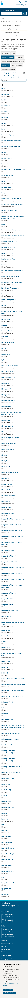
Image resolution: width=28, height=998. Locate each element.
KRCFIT (3, 825)
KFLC (3, 348)
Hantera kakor (8, 989)
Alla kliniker (5, 53)
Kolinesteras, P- (6, 719)
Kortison (4, 813)
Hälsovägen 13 (9, 922)
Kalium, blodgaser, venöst (10, 146)
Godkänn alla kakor (9, 992)
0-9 (18, 77)
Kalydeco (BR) (6, 187)
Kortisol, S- (5, 796)
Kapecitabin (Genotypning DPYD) (12, 204)
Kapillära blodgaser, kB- (9, 210)
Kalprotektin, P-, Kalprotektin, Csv (12, 170)
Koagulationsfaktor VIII (9, 562)
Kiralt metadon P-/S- (8, 377)
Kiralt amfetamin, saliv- (9, 366)
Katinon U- (4, 265)
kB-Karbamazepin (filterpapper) (12, 271)
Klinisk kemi (5, 65)
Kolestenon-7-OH (7, 702)
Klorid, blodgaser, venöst (9, 443)
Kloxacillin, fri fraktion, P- (9, 496)
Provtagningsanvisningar (11, 29)
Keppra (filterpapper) (8, 300)
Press (3, 952)
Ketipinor (4, 325)
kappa (3, 224)
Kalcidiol (4, 100)
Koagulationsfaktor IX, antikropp (12, 536)
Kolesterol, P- (5, 714)
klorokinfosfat (6, 484)
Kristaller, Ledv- (6, 865)
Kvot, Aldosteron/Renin (9, 883)
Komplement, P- (7, 745)
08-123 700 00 (9, 931)
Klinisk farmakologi (7, 57)
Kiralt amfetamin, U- (8, 371)
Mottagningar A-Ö (6, 959)
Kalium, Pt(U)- (6, 158)
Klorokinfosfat (6, 490)
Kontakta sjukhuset (7, 944)
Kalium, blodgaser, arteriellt (10, 135)
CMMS (13, 53)
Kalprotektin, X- (6, 175)
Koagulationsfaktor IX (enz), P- (11, 525)
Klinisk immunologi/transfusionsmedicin (13, 61)
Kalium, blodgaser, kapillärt (10, 141)
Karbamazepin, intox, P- (9, 241)
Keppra (3, 294)
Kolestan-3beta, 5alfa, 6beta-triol (12, 696)
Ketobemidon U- (6, 331)
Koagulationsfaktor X (8, 593)
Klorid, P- (4, 455)
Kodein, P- (4, 636)
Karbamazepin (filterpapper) (10, 230)
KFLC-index (5, 354)
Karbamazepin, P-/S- (8, 247)
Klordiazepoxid (6, 432)
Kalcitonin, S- (5, 106)
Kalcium (4, 117)
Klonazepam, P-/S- (7, 426)
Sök (24, 13)
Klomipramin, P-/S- (7, 401)
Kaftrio (3, 88)
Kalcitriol (4, 111)
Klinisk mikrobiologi (17, 65)
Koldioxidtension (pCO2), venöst (12, 690)
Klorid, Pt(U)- (5, 461)
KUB (2, 877)
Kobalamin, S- (6, 616)
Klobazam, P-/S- (6, 389)
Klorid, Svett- (5, 467)
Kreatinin (4, 831)
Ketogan (4, 337)
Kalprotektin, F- (6, 164)
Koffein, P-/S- (5, 647)
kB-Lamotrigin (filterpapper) (10, 276)
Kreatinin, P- (5, 836)
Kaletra (3, 123)
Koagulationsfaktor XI (8, 599)
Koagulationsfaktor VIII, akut (11, 573)
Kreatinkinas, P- (6, 860)
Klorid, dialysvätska (7, 449)
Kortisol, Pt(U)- (6, 790)
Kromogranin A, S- (7, 871)
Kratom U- (4, 819)
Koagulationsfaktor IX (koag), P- (12, 530)
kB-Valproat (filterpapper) (10, 288)
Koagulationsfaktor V (8, 550)
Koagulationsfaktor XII (8, 605)
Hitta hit (3, 946)
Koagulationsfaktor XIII (9, 610)
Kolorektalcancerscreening (10, 739)
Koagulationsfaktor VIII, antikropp (12, 579)
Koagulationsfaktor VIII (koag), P (12, 568)
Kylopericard (5, 889)
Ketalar (3, 305)
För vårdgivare (5, 949)
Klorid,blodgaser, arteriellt (10, 472)
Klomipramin (5, 395)
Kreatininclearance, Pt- (9, 848)
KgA (2, 360)
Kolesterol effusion (7, 708)
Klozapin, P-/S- (6, 507)
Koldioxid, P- (5, 673)
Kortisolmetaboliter (8, 807)
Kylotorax (4, 894)
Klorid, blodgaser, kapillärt (10, 438)
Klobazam (4, 383)
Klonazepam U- (6, 420)
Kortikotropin (5, 784)
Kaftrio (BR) (5, 94)
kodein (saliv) (5, 630)
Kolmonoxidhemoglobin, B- (10, 733)
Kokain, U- (4, 667)
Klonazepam (5, 406)
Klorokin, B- (5, 478)
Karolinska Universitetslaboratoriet (12, 25)
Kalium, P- (5, 152)
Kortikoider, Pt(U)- (7, 778)
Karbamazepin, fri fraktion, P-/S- (12, 236)
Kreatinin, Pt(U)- (6, 842)
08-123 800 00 (9, 917)
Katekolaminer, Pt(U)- (8, 259)
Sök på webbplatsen (8, 11)
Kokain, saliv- (5, 661)
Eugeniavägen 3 (9, 936)
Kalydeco (4, 181)
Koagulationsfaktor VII (8, 556)
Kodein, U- (4, 642)
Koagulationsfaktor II (8, 513)
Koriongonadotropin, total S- (11, 772)
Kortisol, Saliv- (6, 801)
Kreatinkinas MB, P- (7, 854)
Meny (26, 4)
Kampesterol (5, 193)
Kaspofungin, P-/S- (7, 253)
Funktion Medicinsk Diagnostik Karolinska (12, 22)
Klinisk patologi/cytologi (8, 69)
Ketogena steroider (7, 342)
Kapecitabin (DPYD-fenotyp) (10, 199)
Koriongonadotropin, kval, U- (11, 767)
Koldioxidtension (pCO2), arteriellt (12, 679)
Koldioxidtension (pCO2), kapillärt (12, 685)
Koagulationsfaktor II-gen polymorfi (13, 519)
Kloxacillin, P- (5, 501)
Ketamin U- (5, 319)
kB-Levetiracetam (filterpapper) (11, 282)
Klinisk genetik (19, 57)
